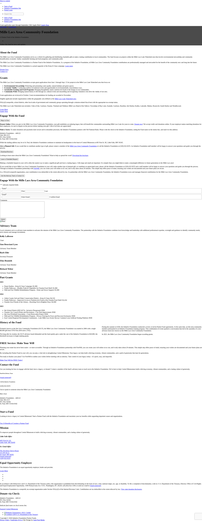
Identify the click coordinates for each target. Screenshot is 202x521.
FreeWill (36, 168)
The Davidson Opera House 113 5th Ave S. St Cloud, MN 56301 (9, 452)
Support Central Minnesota (9, 509)
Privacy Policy (5, 520)
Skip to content (5, 1)
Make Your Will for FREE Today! (11, 360)
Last (46, 191)
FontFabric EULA (16, 520)
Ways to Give (5, 120)
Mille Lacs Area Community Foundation (83, 146)
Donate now (138, 124)
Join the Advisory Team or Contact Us (12, 176)
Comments (3, 200)
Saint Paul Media (39, 520)
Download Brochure (7, 152)
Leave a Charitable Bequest (9, 159)
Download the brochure (80, 155)
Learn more (69, 66)
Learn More (4, 109)
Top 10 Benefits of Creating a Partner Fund (14, 423)
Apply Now (45, 25)
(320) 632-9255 (5, 458)
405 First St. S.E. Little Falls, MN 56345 (7, 441)
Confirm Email (55, 197)
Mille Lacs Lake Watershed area (65, 99)
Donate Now (4, 69)
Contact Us (3, 71)
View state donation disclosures (131, 489)
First (23, 191)
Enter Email (25, 197)
